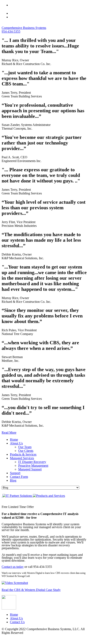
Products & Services (23, 454)
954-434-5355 (11, 31)
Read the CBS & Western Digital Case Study (31, 590)
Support (15, 473)
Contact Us (17, 622)
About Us (16, 443)
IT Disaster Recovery (32, 462)
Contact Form (19, 476)
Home (14, 439)
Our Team (24, 447)
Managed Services (22, 458)
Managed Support (30, 469)
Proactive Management (33, 465)
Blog (13, 480)
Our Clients (25, 450)
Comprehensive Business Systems (24, 28)
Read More (9, 432)
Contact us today (13, 566)
